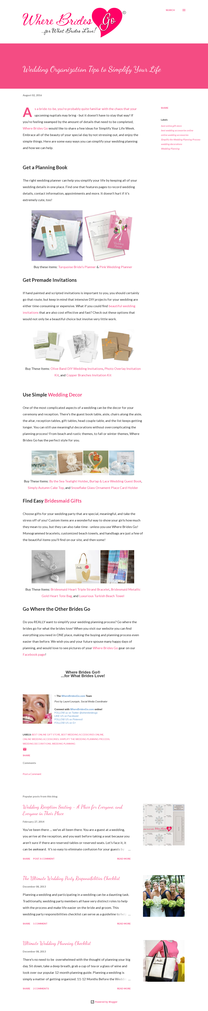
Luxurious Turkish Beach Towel (101, 596)
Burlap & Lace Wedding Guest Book (115, 481)
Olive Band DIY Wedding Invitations (77, 368)
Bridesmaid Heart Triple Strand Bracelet (80, 589)
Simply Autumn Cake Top (46, 488)
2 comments (41, 988)
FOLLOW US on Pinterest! (68, 719)
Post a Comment (32, 773)
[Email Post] (25, 750)
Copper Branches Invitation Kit (88, 375)
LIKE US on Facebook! (66, 716)
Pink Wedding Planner (115, 267)
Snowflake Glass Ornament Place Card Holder (104, 488)
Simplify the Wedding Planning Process (180, 139)
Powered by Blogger (105, 1001)
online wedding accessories (174, 135)
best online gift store (171, 125)
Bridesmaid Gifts (63, 501)
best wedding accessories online (177, 130)
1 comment (40, 923)
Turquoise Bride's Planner (77, 267)
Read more (124, 858)
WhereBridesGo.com (73, 696)
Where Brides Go (35, 128)
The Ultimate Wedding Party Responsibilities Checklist (71, 878)
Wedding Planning (170, 148)
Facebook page (34, 654)
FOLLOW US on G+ (65, 723)
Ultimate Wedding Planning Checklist (57, 943)
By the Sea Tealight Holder (68, 481)
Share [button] (164, 107)
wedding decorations (171, 144)
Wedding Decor (65, 394)
